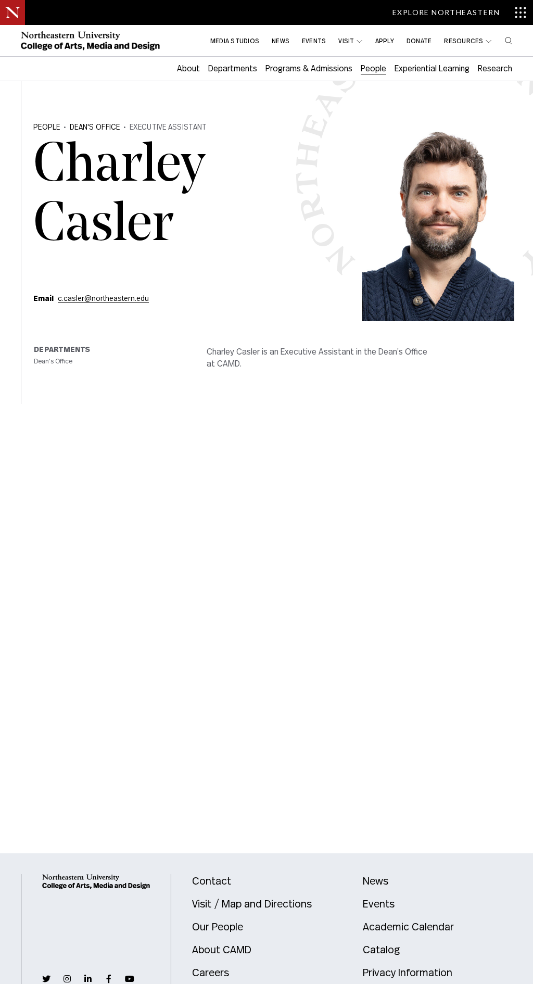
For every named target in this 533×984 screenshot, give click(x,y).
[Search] (508, 40)
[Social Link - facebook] (109, 979)
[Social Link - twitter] (46, 979)
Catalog (381, 950)
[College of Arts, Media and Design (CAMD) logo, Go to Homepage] (90, 41)
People (46, 127)
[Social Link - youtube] (129, 979)
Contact (211, 881)
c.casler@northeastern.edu (103, 298)
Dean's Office (95, 127)
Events (379, 904)
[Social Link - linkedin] (88, 979)
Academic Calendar (408, 927)
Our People (217, 927)
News (375, 881)
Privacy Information (407, 973)
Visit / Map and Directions (252, 904)
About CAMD (221, 950)
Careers (210, 973)
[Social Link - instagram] (67, 979)
